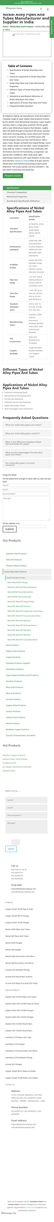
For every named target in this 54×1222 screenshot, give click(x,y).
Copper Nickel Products (16, 705)
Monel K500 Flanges (13, 943)
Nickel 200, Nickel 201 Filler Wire (19, 635)
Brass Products (12, 645)
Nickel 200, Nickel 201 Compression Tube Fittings (25, 611)
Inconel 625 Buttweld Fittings (17, 970)
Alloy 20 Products (13, 693)
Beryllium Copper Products (17, 729)
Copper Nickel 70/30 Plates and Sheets (21, 1078)
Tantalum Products (14, 681)
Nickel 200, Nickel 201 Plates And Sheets (22, 587)
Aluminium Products (14, 669)
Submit (10, 529)
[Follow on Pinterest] (27, 1135)
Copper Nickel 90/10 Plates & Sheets (20, 1071)
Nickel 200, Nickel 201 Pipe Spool (19, 630)
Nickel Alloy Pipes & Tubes (16, 578)
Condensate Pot (9, 763)
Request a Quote (13, 175)
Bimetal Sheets (9, 770)
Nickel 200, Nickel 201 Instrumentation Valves (24, 616)
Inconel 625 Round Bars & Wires (18, 976)
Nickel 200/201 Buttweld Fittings (19, 597)
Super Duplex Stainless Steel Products (22, 675)
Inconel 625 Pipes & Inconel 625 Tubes (21, 983)
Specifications (13, 188)
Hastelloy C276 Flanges (15, 1044)
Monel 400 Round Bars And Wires (19, 963)
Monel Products (13, 723)
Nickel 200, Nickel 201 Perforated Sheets (22, 625)
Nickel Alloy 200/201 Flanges (18, 582)
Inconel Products (13, 699)
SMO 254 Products (14, 559)
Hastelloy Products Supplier (18, 663)
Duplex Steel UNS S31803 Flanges (19, 1010)
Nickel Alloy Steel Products (15, 571)
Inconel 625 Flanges (13, 1064)
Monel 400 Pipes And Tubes (17, 936)
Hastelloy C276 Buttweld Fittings (18, 1057)
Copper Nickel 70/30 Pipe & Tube (19, 909)
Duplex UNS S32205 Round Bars (18, 1030)
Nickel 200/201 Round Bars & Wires (20, 592)
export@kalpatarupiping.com (23, 889)
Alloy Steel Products (14, 687)
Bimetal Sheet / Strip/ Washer (15, 759)
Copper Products (13, 657)
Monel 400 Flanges (13, 949)
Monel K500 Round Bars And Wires (20, 956)
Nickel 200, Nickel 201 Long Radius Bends (22, 640)
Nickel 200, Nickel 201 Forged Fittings (21, 601)
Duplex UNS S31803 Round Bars (18, 1024)
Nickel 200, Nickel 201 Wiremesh (19, 621)
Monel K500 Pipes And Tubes (17, 929)
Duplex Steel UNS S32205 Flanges (19, 1017)
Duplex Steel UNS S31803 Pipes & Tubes (22, 1003)
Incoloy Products (13, 711)
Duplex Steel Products (15, 651)
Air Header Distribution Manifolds (17, 767)
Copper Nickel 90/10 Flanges (17, 916)
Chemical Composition (17, 192)
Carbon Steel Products (15, 717)
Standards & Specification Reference (23, 201)
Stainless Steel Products (16, 553)
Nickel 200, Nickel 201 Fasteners (19, 606)
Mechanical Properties (17, 196)
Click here (30, 1207)
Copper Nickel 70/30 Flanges (17, 922)
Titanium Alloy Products (16, 565)
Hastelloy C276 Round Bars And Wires (21, 1051)
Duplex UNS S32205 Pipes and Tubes (20, 997)
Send (11, 849)
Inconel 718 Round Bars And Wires (20, 735)
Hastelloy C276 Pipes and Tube (18, 1037)
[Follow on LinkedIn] (32, 1135)
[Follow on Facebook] (22, 1135)
